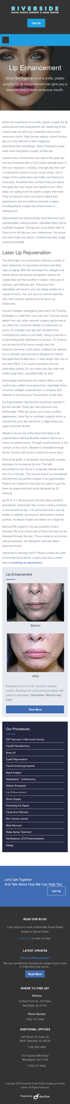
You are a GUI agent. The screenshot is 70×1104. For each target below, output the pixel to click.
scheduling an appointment (26, 562)
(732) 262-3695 (37, 1047)
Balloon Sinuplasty (16, 785)
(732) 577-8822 (37, 1065)
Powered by (26, 1095)
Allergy (9, 845)
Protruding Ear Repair (17, 805)
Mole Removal (13, 825)
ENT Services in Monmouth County (25, 739)
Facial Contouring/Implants (20, 765)
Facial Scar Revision (17, 812)
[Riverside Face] (35, 10)
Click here (25, 938)
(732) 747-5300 (35, 1019)
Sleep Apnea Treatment (18, 832)
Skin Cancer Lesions (17, 818)
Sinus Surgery (13, 799)
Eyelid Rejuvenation (16, 759)
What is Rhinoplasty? (35, 958)
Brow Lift (10, 752)
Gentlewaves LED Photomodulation (25, 838)
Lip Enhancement (16, 792)
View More (35, 709)
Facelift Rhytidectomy (18, 746)
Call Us (36, 23)
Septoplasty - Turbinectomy (21, 779)
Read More (35, 974)
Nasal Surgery (13, 772)
